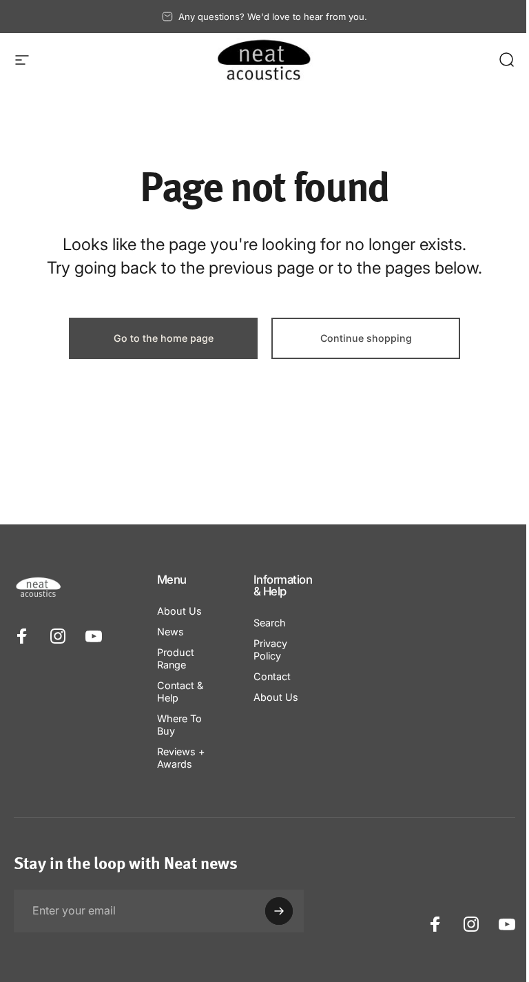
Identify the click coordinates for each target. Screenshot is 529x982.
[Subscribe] (279, 911)
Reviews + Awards (181, 758)
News (170, 631)
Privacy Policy (270, 649)
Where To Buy (179, 725)
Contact (272, 676)
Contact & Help (180, 691)
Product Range (175, 658)
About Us (179, 611)
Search (269, 622)
